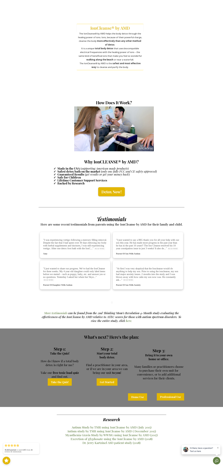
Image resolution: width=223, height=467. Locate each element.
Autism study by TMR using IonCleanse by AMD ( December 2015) (111, 431)
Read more (100, 248)
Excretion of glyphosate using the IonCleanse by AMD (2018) (112, 439)
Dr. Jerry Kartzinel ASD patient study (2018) (111, 443)
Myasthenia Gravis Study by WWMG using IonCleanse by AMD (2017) (111, 435)
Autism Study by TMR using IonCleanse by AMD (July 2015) (112, 427)
